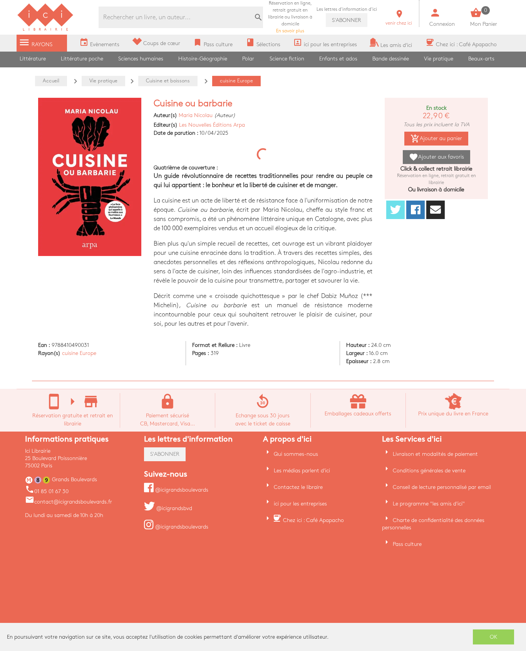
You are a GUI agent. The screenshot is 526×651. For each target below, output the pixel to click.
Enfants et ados (338, 58)
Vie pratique (438, 58)
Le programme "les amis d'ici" (429, 503)
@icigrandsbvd (173, 508)
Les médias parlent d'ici (302, 470)
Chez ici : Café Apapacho (313, 520)
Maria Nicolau (196, 115)
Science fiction (287, 58)
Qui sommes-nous (296, 454)
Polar (248, 58)
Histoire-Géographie (202, 58)
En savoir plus (290, 17)
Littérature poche (82, 58)
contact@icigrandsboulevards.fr (68, 501)
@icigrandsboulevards (181, 489)
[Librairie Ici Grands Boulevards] (45, 29)
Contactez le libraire (298, 487)
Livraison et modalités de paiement (435, 454)
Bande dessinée (390, 58)
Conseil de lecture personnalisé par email (442, 487)
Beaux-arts (481, 58)
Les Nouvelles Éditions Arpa (212, 124)
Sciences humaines (140, 58)
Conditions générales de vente (429, 470)
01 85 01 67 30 (47, 491)
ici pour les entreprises (300, 503)
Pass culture (407, 544)
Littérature (33, 58)
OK (494, 636)
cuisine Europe (79, 353)
